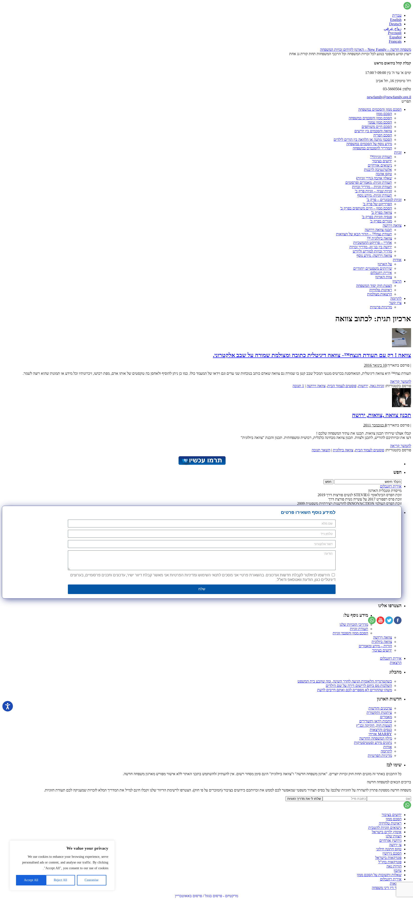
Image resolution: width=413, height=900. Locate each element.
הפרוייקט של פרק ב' (377, 204)
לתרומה (396, 298)
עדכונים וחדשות (380, 708)
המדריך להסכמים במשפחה (372, 148)
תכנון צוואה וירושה (378, 230)
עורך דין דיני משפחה (387, 888)
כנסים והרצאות (381, 730)
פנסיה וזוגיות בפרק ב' (377, 217)
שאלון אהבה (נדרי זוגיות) (374, 178)
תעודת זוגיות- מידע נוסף (374, 195)
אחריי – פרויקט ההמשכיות (372, 243)
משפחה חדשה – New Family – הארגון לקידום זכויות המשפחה (365, 49)
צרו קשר (395, 303)
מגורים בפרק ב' (381, 221)
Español (395, 37)
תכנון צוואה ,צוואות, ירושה (381, 415)
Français (395, 41)
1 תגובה (298, 386)
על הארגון (385, 264)
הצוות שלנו (394, 836)
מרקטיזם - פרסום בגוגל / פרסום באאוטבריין (206, 896)
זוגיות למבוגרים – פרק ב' (384, 200)
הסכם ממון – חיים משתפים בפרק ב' (366, 208)
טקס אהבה (384, 174)
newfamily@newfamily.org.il (389, 97)
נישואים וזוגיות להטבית (385, 828)
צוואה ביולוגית (343, 450)
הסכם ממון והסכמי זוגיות (350, 633)
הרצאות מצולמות (379, 294)
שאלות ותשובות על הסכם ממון (379, 875)
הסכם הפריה (382, 135)
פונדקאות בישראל (388, 858)
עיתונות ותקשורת (379, 713)
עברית (397, 15)
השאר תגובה (321, 450)
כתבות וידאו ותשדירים (375, 721)
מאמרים (386, 717)
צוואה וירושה (392, 225)
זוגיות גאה (377, 386)
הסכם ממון (384, 114)
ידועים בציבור (382, 161)
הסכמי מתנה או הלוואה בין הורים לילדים (363, 139)
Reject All (60, 880)
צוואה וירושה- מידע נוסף (374, 255)
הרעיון (397, 281)
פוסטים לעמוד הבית (341, 386)
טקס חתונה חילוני (389, 849)
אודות (397, 260)
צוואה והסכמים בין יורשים (373, 131)
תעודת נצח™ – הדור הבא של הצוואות (364, 234)
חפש (397, 472)
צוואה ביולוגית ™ (379, 238)
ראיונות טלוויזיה (380, 290)
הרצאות (396, 663)
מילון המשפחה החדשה (375, 738)
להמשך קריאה (400, 381)
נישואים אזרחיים (380, 165)
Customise (91, 880)
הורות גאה (394, 866)
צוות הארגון (383, 277)
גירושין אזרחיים (390, 840)
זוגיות (398, 152)
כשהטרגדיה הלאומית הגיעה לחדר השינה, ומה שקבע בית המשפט (345, 681)
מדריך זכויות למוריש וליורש (372, 251)
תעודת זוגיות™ (381, 157)
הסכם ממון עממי (380, 122)
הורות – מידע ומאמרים (375, 646)
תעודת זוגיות (359, 629)
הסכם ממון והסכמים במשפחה (380, 109)
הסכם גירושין (392, 853)
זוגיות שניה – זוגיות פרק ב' (373, 191)
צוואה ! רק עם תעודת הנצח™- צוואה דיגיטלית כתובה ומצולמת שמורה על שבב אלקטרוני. (312, 355)
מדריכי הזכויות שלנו (354, 624)
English (396, 20)
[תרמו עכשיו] (202, 464)
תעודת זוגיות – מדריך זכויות (372, 187)
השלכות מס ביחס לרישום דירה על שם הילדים (359, 686)
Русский (395, 33)
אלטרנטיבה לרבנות (378, 170)
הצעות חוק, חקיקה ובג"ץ (374, 725)
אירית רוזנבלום (381, 273)
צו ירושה (395, 845)
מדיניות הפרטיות (380, 755)
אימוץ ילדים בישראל (387, 832)
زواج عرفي (393, 28)
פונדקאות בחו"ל (390, 862)
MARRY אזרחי (380, 734)
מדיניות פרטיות (381, 307)
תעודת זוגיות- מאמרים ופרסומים (368, 182)
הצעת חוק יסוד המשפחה (374, 286)
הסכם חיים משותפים (377, 127)
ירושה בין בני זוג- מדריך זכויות (370, 247)
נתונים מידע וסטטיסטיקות (373, 743)
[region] (62, 865)
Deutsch (395, 24)
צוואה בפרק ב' (381, 213)
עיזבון (398, 870)
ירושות (363, 386)
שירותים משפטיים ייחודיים (372, 268)
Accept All (31, 880)
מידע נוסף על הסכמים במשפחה (369, 144)
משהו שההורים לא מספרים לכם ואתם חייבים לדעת (354, 690)
